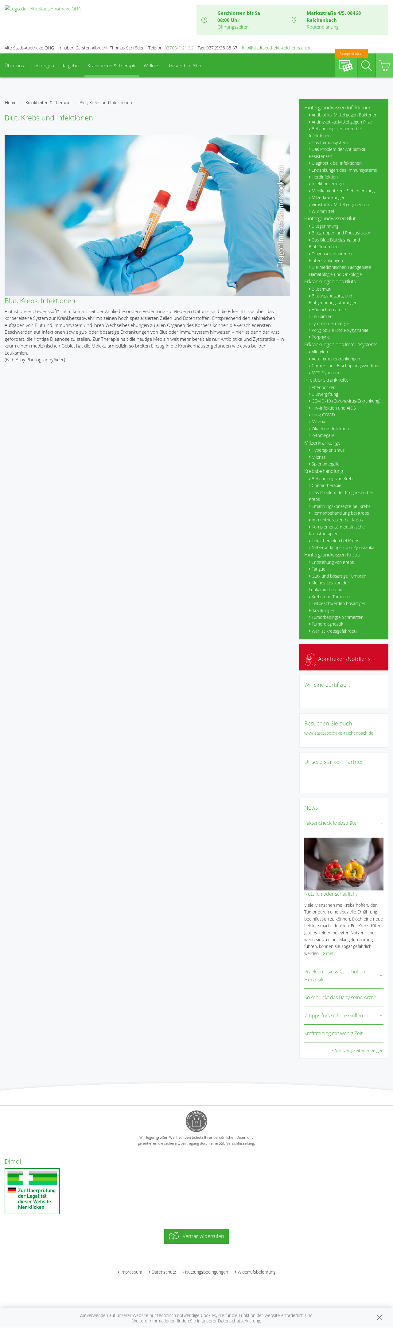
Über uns (14, 65)
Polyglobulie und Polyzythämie (340, 330)
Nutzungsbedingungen (206, 1272)
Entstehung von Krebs (333, 562)
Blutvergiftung (325, 394)
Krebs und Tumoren (331, 596)
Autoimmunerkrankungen (336, 359)
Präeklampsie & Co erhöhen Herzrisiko (334, 975)
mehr (331, 953)
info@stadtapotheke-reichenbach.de (277, 48)
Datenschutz (164, 1272)
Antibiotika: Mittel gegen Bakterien (344, 115)
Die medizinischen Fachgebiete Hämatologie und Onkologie (340, 270)
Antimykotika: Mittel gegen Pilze (342, 122)
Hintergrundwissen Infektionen (338, 107)
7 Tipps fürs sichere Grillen (333, 1015)
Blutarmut (321, 289)
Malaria (318, 421)
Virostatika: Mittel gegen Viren (340, 204)
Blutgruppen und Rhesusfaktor (341, 233)
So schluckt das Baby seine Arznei (341, 997)
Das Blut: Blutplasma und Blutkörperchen (334, 243)
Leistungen (42, 65)
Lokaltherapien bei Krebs (335, 541)
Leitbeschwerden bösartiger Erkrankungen (337, 606)
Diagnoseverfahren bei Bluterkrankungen (332, 257)
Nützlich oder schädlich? (331, 893)
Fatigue (318, 569)
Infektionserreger (328, 184)
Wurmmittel (323, 211)
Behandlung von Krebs (333, 478)
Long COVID (323, 415)
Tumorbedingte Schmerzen (338, 617)
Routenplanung (323, 27)
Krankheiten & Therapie (112, 65)
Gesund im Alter (185, 65)
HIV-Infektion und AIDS (334, 408)
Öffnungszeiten (233, 27)
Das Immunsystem (330, 142)
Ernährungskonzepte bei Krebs (341, 506)
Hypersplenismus (328, 450)
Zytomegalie (323, 435)
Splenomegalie (326, 464)
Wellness (152, 65)
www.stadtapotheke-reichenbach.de (338, 733)
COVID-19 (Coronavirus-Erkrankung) (346, 401)
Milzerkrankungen (328, 197)
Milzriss (319, 457)
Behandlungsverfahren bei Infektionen (335, 132)
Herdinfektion (325, 177)
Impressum (131, 1272)
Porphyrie (321, 337)
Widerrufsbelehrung (256, 1272)
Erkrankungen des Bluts (330, 281)
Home (11, 102)
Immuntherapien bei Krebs (337, 520)
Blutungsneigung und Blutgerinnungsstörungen (333, 299)
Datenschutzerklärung (239, 1321)
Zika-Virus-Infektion (330, 428)
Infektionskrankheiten (327, 379)
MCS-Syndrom (325, 372)
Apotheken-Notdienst (344, 658)
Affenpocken (324, 387)
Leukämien (322, 316)
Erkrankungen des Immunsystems (344, 170)
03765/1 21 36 (179, 48)
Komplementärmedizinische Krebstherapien (337, 530)
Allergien (320, 352)
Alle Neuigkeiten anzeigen (358, 1050)
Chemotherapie (326, 485)
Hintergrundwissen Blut (330, 218)
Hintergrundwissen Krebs (332, 554)
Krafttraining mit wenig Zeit (333, 1033)
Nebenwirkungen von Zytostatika (343, 547)
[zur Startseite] (43, 8)
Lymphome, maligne (331, 323)
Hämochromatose (329, 309)
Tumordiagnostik (327, 624)
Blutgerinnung (325, 226)
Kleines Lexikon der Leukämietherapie (329, 586)
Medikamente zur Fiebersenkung (343, 191)
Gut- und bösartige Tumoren (339, 576)
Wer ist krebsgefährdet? (334, 631)
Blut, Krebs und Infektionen (106, 102)
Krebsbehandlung (323, 471)
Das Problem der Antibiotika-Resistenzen (338, 152)
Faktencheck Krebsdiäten (331, 822)
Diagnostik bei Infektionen (337, 163)
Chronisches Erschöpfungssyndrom (345, 365)
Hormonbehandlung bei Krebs (340, 513)
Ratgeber (70, 65)
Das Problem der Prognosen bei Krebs (341, 495)
